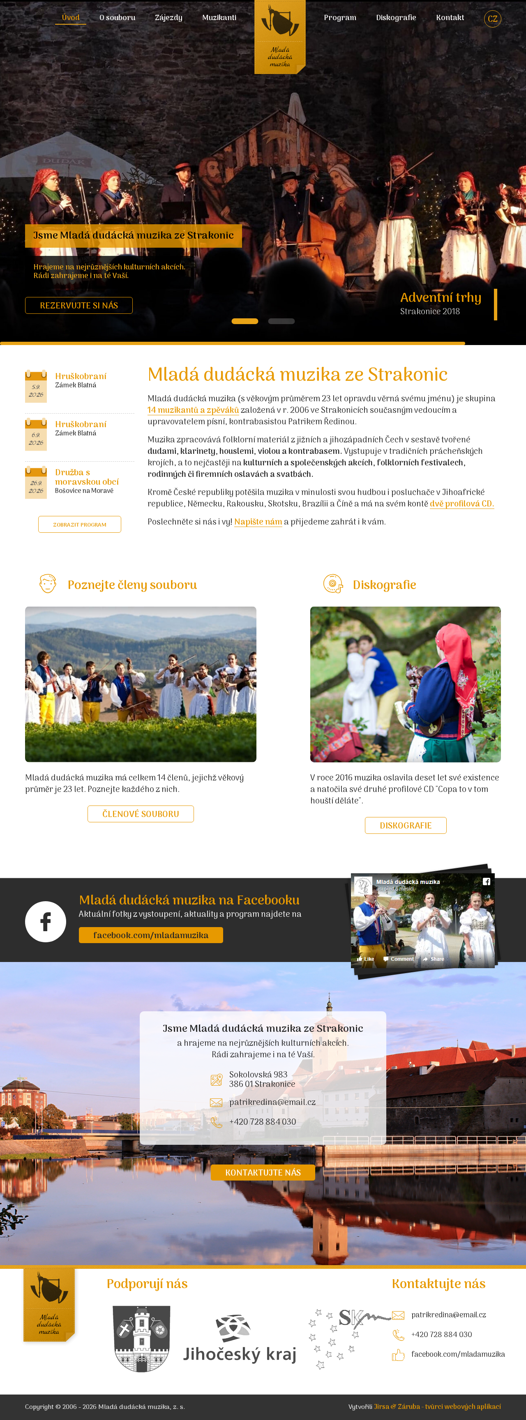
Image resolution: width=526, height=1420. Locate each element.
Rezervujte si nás (79, 306)
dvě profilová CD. (462, 504)
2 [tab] (281, 321)
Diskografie (396, 18)
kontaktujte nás (263, 1173)
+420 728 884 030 (262, 1122)
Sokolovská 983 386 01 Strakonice (262, 1080)
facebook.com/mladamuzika (151, 936)
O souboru (117, 18)
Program (340, 18)
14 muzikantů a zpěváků (193, 410)
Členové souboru (140, 815)
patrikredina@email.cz (272, 1102)
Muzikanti (219, 18)
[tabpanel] (263, 172)
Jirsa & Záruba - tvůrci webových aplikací (437, 1407)
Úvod (71, 18)
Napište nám (258, 522)
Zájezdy (168, 18)
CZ (493, 20)
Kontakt (450, 18)
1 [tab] (244, 321)
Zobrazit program (79, 525)
